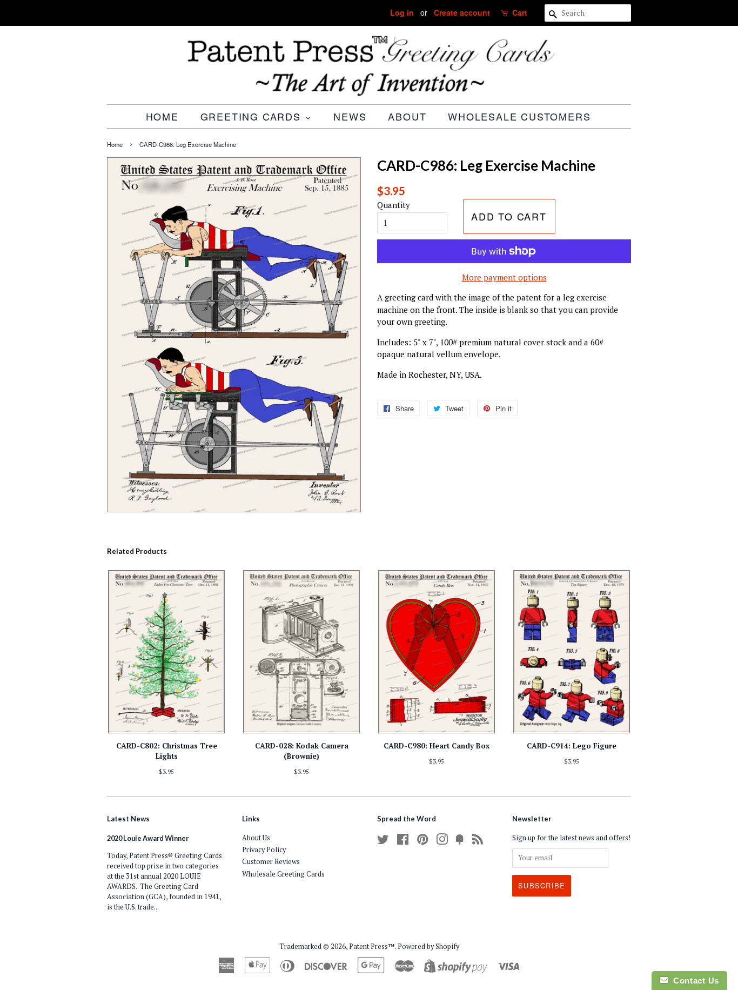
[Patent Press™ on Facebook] (403, 841)
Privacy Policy (264, 849)
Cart (519, 12)
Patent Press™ (372, 946)
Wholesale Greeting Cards (283, 874)
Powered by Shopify (428, 946)
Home (162, 116)
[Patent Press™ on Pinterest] (422, 841)
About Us (256, 837)
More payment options (504, 277)
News (349, 116)
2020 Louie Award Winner (148, 838)
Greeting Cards (252, 116)
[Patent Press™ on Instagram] (442, 841)
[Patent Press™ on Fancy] (459, 841)
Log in (402, 12)
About (407, 116)
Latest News (128, 818)
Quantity (393, 204)
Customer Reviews (271, 861)
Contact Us (693, 980)
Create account (462, 12)
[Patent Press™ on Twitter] (383, 841)
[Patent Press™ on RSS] (478, 841)
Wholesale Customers (519, 116)
